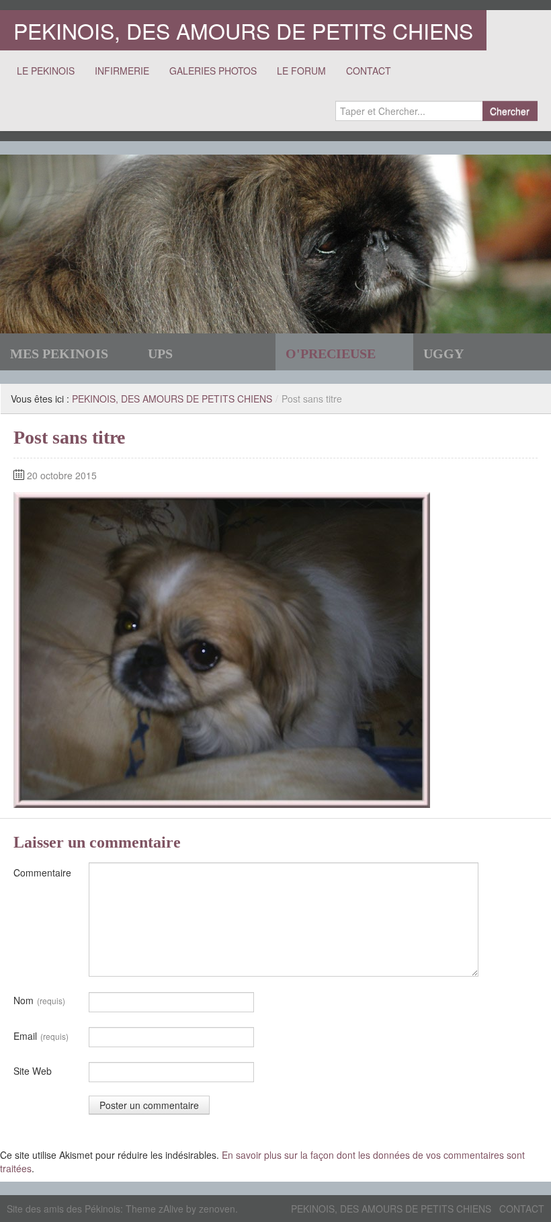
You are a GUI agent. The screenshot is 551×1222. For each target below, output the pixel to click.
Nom (39, 1000)
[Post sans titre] (221, 648)
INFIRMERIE (122, 70)
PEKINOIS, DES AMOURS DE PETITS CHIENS (243, 30)
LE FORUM (301, 70)
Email (41, 1036)
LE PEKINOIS (46, 70)
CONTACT (368, 70)
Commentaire (42, 872)
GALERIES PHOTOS (213, 70)
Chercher (509, 111)
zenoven (217, 1208)
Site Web (32, 1070)
